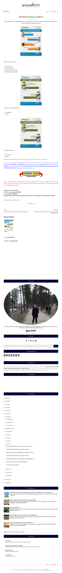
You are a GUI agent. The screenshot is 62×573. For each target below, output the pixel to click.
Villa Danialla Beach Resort (34, 370)
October (9, 425)
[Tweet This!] (30, 203)
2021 (6, 398)
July (8, 434)
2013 (6, 482)
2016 (6, 413)
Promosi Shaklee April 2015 (11, 200)
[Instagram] (52, 12)
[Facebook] (49, 12)
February (9, 472)
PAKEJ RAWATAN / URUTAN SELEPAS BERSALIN (16, 462)
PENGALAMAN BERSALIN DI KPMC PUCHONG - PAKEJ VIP (19, 446)
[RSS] (57, 12)
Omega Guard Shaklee (10, 556)
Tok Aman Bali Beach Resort (17, 370)
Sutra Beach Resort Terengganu (47, 368)
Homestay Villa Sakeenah (35, 366)
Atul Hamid (8, 540)
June (8, 437)
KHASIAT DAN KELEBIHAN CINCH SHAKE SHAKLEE (17, 455)
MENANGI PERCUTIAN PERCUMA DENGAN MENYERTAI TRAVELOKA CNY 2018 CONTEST (31, 492)
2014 (6, 479)
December (9, 419)
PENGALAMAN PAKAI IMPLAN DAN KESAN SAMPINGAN (23, 500)
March (8, 469)
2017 (6, 410)
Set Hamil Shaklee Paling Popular (12, 551)
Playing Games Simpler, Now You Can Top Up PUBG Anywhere (18, 542)
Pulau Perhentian (32, 368)
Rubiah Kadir (8, 555)
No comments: (31, 19)
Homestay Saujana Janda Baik (24, 366)
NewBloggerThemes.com (43, 570)
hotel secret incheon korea (44, 370)
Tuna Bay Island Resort (26, 370)
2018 (6, 407)
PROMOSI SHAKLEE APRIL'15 (31, 17)
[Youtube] (55, 12)
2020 (6, 401)
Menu (7, 11)
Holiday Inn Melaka (15, 366)
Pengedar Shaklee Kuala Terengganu (14, 545)
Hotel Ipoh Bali (43, 366)
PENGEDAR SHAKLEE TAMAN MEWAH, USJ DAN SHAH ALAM (19, 452)
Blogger (45, 569)
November (9, 422)
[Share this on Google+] (32, 203)
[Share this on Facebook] (28, 203)
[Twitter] (47, 12)
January (8, 475)
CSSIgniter (20, 570)
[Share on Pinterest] (34, 203)
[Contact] (35, 341)
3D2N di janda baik (7, 366)
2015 (6, 417)
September (9, 428)
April (8, 444)
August (8, 431)
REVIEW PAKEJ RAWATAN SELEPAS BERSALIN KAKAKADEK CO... (20, 458)
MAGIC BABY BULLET (15, 507)
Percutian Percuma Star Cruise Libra (16, 368)
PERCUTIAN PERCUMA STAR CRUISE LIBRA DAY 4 (21, 522)
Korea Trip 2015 (52, 366)
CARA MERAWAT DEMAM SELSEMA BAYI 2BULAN (17, 449)
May (8, 441)
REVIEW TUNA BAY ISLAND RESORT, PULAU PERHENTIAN (23, 515)
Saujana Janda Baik (38, 368)
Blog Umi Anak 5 (9, 550)
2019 (6, 404)
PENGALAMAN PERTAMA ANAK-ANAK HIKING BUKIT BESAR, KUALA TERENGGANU (22, 546)
